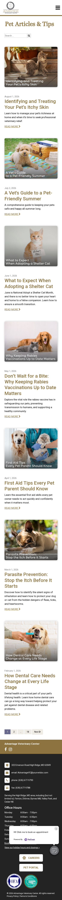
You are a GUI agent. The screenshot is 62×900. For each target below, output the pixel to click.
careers (34, 857)
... (20, 732)
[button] (54, 850)
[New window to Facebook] (6, 750)
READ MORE (12, 126)
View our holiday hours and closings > (22, 847)
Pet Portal (31, 867)
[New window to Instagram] (11, 750)
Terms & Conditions (28, 896)
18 (28, 732)
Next (36, 732)
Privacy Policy (12, 896)
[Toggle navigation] (57, 7)
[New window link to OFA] (15, 881)
